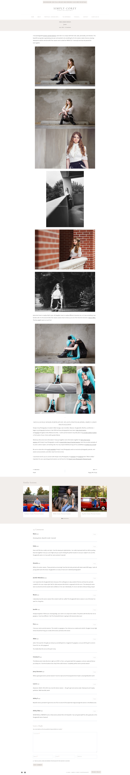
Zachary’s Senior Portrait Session (34, 514)
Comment (37, 733)
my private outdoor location (89, 432)
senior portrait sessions (50, 35)
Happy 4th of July (92, 471)
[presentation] (36, 499)
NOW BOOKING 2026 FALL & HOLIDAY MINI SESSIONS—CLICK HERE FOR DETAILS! (65, 2)
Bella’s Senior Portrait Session (61, 514)
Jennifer (35, 609)
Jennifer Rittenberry (38, 578)
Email (57, 756)
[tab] (63, 518)
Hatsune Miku (91, 317)
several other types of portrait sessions (70, 442)
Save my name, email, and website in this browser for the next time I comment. (52, 761)
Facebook (72, 456)
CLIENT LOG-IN (95, 17)
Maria (34, 534)
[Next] (104, 501)
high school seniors (81, 430)
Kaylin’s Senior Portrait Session (91, 514)
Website (79, 756)
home (32, 17)
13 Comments (68, 27)
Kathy (34, 546)
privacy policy (96, 772)
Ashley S (35, 698)
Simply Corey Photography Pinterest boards (80, 459)
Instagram (80, 456)
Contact (85, 17)
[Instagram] (25, 772)
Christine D (36, 657)
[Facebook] (22, 772)
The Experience (67, 17)
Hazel (36, 471)
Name (35, 756)
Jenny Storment (37, 671)
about (39, 17)
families (37, 432)
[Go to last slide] (25, 501)
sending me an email (90, 444)
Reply (94, 534)
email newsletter (51, 449)
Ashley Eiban (36, 711)
